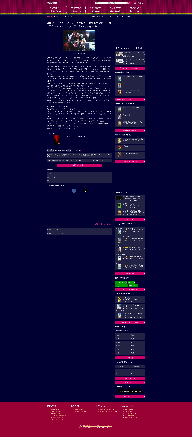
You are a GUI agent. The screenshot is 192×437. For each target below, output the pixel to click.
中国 (117, 349)
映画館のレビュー (80, 411)
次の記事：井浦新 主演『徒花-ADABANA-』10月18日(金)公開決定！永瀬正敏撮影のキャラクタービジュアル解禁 (78, 156)
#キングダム (132, 286)
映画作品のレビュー (57, 417)
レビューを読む (136, 11)
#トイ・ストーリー (121, 286)
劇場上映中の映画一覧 (129, 130)
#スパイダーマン (121, 282)
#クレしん (131, 282)
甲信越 (118, 345)
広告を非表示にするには (103, 224)
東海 (132, 338)
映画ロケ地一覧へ (130, 382)
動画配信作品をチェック (130, 161)
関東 (132, 335)
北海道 (118, 342)
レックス (50, 173)
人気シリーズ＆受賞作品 (58, 415)
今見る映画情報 (129, 415)
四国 (132, 349)
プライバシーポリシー (105, 426)
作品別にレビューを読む (58, 419)
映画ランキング (136, 8)
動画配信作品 (116, 11)
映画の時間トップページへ (55, 233)
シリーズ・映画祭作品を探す (129, 289)
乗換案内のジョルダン (90, 426)
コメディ (118, 373)
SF (117, 370)
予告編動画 (96, 11)
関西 (117, 338)
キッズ (133, 370)
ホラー (133, 373)
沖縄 (132, 353)
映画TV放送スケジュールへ (130, 322)
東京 (117, 335)
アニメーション (135, 366)
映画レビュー (130, 273)
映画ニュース (77, 11)
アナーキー (50, 181)
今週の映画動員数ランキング (124, 99)
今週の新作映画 (97, 8)
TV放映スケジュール (131, 413)
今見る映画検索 (138, 3)
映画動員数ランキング (107, 409)
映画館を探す (57, 11)
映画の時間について (130, 396)
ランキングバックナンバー (108, 411)
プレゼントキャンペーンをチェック (129, 68)
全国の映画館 (79, 409)
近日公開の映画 (116, 8)
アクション (119, 366)
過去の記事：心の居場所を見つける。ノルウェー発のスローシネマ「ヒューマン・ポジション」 (75, 160)
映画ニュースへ (129, 219)
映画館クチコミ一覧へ (129, 379)
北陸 (132, 345)
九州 (117, 353)
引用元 (82, 150)
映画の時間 (50, 16)
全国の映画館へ (129, 358)
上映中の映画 (77, 8)
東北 (132, 342)
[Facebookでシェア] (74, 191)
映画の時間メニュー (56, 8)
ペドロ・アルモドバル (53, 177)
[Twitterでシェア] (85, 191)
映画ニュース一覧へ (79, 165)
